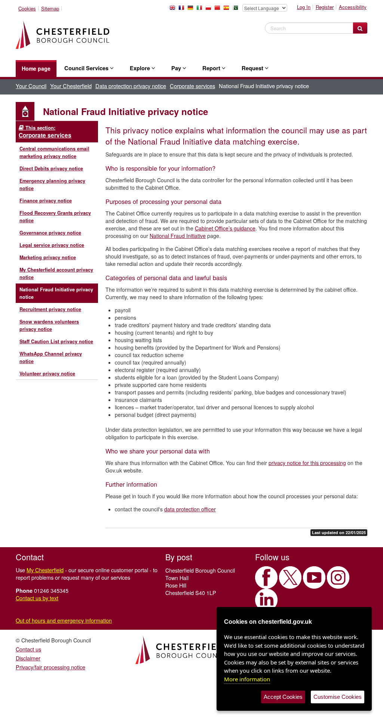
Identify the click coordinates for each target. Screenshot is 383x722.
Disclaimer (28, 658)
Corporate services (192, 86)
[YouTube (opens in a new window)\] (314, 577)
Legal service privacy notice (51, 245)
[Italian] (200, 10)
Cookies (27, 8)
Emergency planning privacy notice (52, 184)
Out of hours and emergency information (64, 620)
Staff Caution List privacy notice (56, 341)
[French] (182, 10)
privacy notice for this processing (307, 463)
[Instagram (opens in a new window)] (338, 577)
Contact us (28, 649)
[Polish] (209, 10)
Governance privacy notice (50, 232)
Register (325, 6)
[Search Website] (360, 28)
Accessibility (353, 6)
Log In (303, 6)
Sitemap (50, 8)
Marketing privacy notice (47, 257)
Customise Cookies (337, 697)
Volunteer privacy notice (47, 373)
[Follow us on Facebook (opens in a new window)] (266, 577)
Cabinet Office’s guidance (225, 228)
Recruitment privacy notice (50, 309)
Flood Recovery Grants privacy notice (55, 217)
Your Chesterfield (71, 86)
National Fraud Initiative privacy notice (56, 293)
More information (247, 679)
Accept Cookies (283, 697)
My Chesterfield (45, 570)
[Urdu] (236, 10)
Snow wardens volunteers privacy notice (49, 325)
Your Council (31, 86)
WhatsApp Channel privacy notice (50, 357)
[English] (173, 10)
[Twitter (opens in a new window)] (290, 577)
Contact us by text (37, 598)
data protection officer (190, 509)
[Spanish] (227, 10)
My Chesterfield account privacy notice (56, 273)
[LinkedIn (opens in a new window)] (266, 600)
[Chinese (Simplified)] (218, 10)
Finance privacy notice (45, 200)
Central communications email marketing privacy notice (54, 152)
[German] (191, 10)
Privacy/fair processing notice (50, 667)
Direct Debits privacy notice (51, 168)
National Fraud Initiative (178, 235)
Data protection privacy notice (130, 86)
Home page (36, 68)
